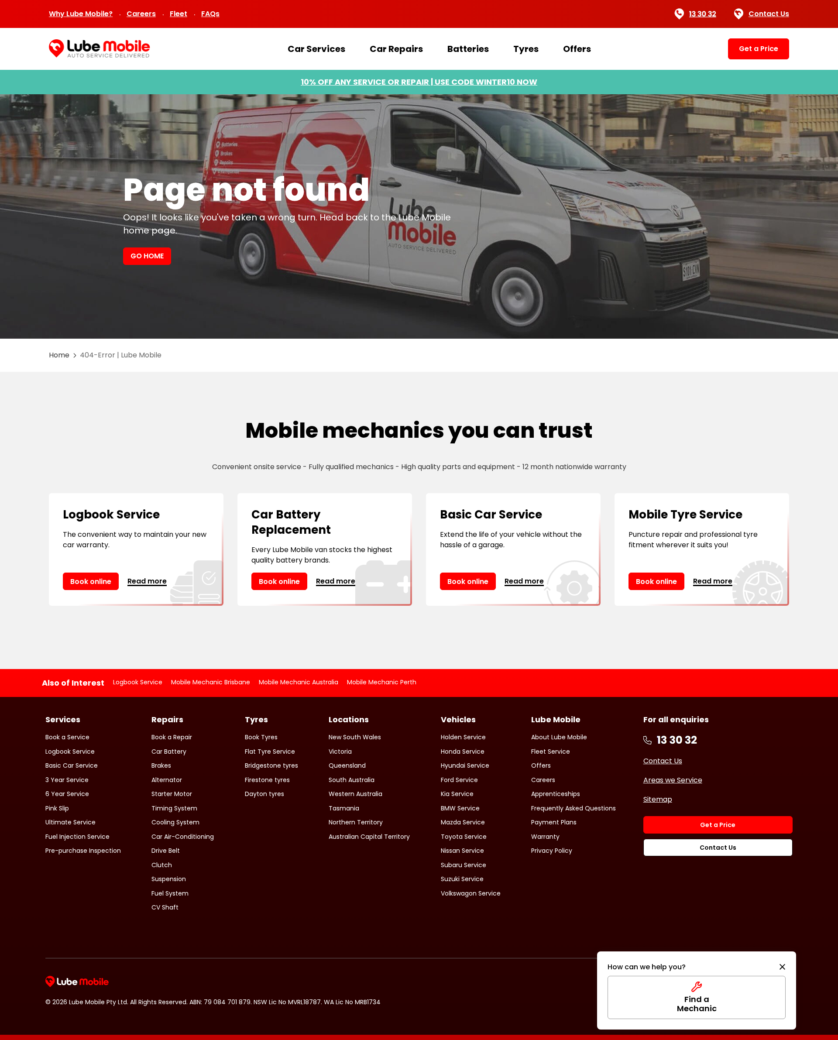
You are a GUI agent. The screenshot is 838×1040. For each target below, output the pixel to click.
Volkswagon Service (471, 893)
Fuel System (170, 893)
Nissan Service (462, 850)
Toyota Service (464, 836)
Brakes (161, 765)
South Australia (351, 780)
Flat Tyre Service (270, 751)
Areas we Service (672, 780)
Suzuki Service (462, 879)
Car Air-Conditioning (182, 836)
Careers (141, 14)
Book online (90, 582)
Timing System (174, 808)
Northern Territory (356, 822)
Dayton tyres (264, 793)
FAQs (210, 14)
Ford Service (459, 780)
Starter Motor (171, 793)
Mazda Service (463, 822)
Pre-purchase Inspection (83, 850)
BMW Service (460, 808)
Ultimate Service (70, 822)
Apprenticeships (555, 793)
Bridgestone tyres (271, 765)
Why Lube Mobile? (81, 14)
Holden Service (463, 737)
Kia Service (457, 793)
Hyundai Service (465, 765)
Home (59, 355)
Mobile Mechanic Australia (298, 682)
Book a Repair (171, 737)
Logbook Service (137, 682)
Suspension (168, 879)
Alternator (166, 780)
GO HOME (147, 256)
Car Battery (168, 751)
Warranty (545, 836)
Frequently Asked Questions (573, 808)
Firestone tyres (267, 780)
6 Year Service (67, 793)
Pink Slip (57, 808)
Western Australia (355, 793)
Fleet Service (550, 751)
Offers (577, 49)
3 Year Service (67, 780)
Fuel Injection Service (77, 836)
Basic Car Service (71, 765)
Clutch (161, 865)
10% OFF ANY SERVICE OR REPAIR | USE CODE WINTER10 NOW (419, 81)
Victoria (340, 751)
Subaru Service (463, 865)
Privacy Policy (551, 850)
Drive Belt (165, 850)
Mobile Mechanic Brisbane (210, 682)
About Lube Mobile (559, 737)
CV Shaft (165, 907)
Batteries (468, 49)
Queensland (347, 765)
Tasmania (344, 808)
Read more (147, 581)
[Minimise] (782, 967)
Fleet (178, 14)
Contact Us (769, 14)
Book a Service (67, 737)
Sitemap (657, 799)
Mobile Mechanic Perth (381, 682)
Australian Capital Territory (369, 836)
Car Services (316, 49)
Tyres (526, 49)
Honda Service (462, 751)
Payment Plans (554, 822)
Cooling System (175, 822)
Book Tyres (261, 737)
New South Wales (355, 737)
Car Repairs (396, 49)
